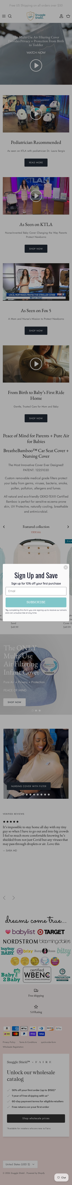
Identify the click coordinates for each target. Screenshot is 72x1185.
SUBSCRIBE (36, 602)
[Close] (66, 567)
